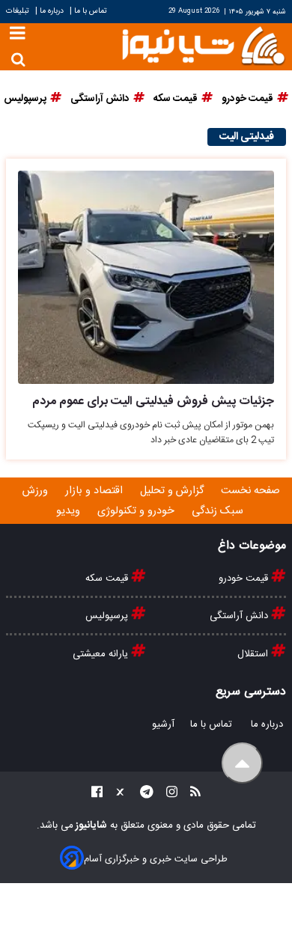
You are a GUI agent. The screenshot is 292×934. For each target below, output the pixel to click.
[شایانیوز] (203, 44)
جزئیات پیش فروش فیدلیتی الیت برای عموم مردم (153, 401)
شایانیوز (90, 825)
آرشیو (163, 724)
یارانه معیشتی (102, 654)
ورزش (36, 491)
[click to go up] (242, 763)
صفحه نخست (250, 491)
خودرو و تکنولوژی (137, 511)
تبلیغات (18, 10)
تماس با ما (90, 10)
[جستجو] (18, 59)
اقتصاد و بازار (95, 491)
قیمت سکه (108, 578)
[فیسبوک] (97, 794)
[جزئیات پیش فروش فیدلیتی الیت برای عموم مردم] (146, 277)
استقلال (254, 654)
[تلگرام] (142, 794)
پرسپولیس (108, 616)
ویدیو (69, 511)
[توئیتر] (116, 794)
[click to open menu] (17, 34)
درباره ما (51, 10)
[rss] (191, 794)
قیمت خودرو (245, 578)
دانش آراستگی (240, 616)
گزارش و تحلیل (173, 491)
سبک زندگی (219, 511)
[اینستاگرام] (167, 794)
